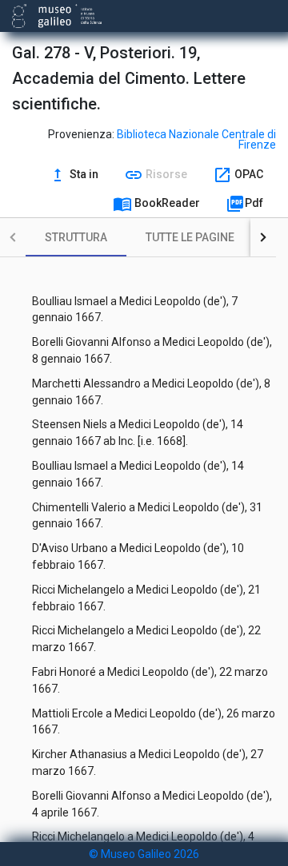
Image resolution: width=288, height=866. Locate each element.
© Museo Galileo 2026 (144, 854)
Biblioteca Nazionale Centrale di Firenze (196, 139)
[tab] (76, 237)
